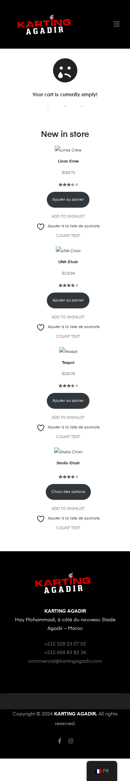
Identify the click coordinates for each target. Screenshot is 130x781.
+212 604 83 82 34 (65, 652)
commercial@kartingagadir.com (65, 661)
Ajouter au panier (68, 199)
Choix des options (68, 492)
